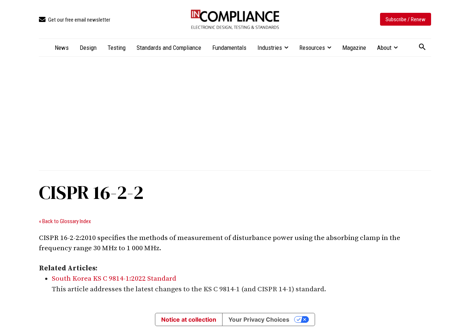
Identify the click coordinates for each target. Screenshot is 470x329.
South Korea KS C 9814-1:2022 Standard (114, 278)
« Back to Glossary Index (65, 221)
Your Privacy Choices (258, 319)
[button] (422, 47)
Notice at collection (188, 319)
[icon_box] (74, 20)
